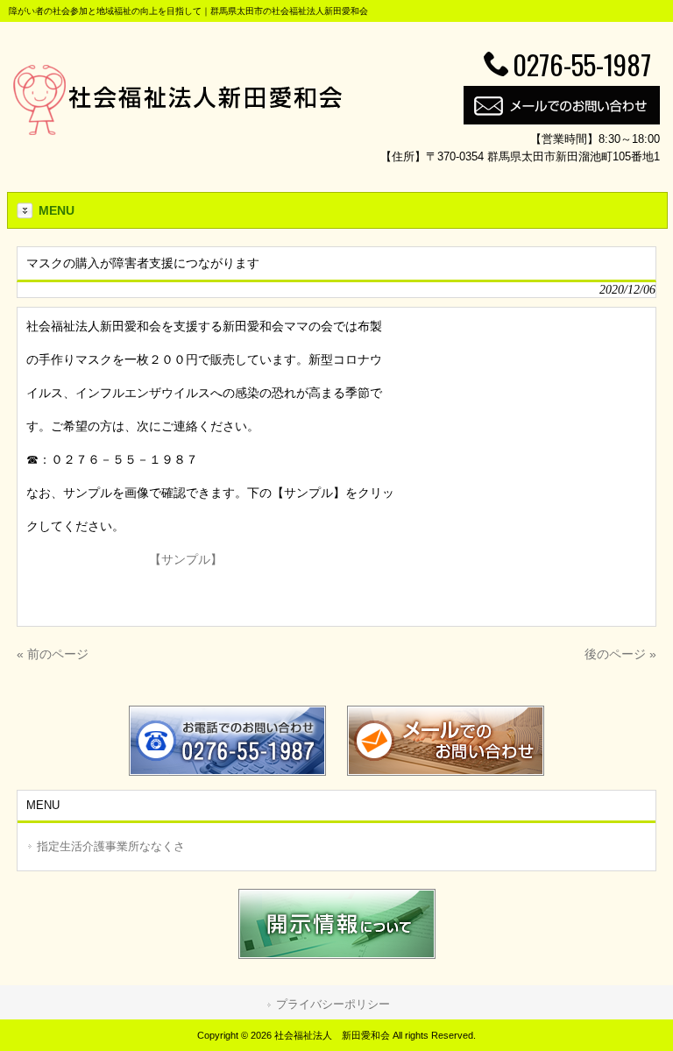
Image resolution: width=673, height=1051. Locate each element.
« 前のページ (53, 654)
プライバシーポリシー (333, 1004)
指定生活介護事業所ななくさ (111, 846)
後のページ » (620, 654)
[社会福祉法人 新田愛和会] (177, 131)
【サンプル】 (186, 559)
